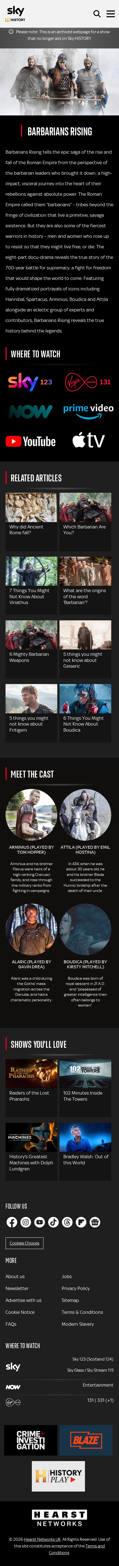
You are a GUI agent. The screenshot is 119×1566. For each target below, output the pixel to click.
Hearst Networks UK (42, 1539)
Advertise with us (24, 1300)
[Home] (15, 13)
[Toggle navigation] (111, 14)
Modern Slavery (78, 1324)
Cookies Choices (24, 1243)
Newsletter (17, 1288)
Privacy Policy (76, 1288)
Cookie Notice (20, 1312)
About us (15, 1276)
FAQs (11, 1324)
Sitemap (70, 1300)
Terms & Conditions (82, 1312)
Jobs (67, 1276)
